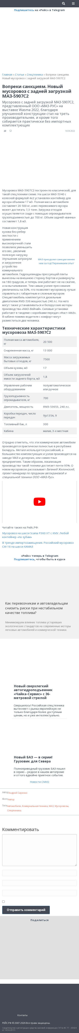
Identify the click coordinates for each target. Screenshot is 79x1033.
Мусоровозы (62, 806)
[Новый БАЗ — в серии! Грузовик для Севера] (39, 738)
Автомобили (14, 806)
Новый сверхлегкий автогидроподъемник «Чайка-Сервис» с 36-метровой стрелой (33, 692)
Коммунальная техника (35, 806)
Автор (11, 799)
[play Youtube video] (39, 502)
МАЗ (51, 806)
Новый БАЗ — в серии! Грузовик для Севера (33, 759)
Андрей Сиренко (18, 792)
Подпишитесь (24, 10)
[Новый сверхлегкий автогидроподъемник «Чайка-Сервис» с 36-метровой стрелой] (39, 661)
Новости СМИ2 (39, 782)
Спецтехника (14, 810)
